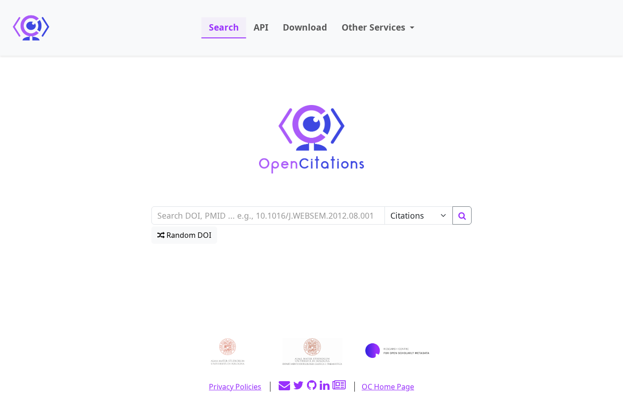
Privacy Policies (235, 387)
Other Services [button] (375, 27)
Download (305, 27)
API (261, 27)
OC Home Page (388, 387)
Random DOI (188, 235)
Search (224, 27)
